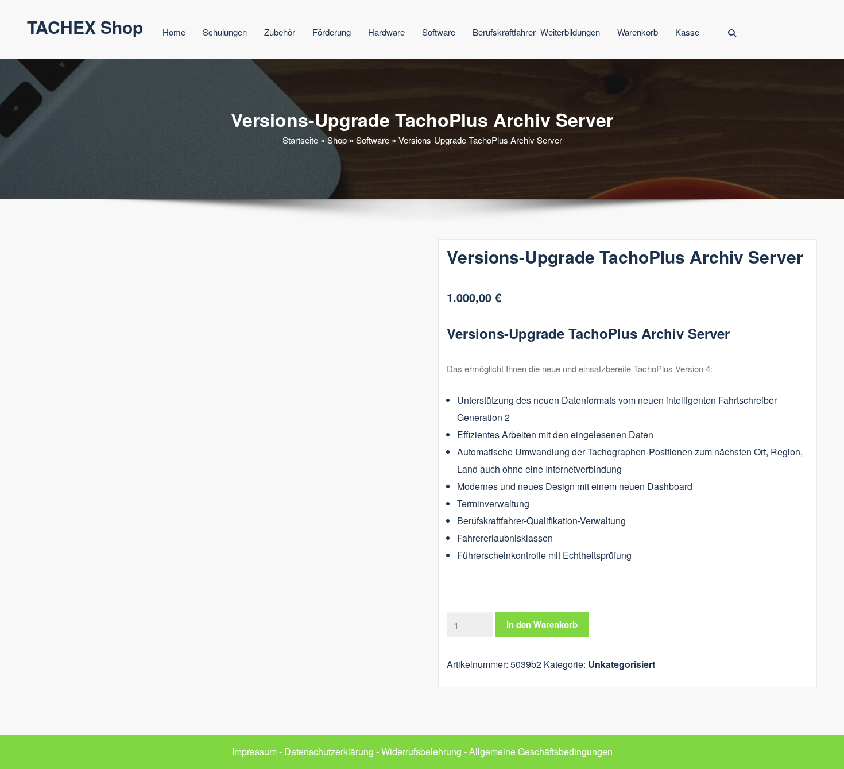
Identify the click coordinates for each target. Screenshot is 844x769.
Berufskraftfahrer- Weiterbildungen (536, 32)
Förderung (331, 32)
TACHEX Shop (85, 26)
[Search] (733, 33)
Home (173, 32)
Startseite (300, 140)
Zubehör (279, 32)
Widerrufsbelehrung (421, 751)
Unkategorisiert (621, 664)
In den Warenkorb (542, 624)
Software (438, 32)
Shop (337, 140)
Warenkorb (637, 32)
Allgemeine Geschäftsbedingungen (541, 751)
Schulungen (225, 32)
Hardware (386, 32)
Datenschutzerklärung (329, 751)
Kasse (687, 32)
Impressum (254, 751)
